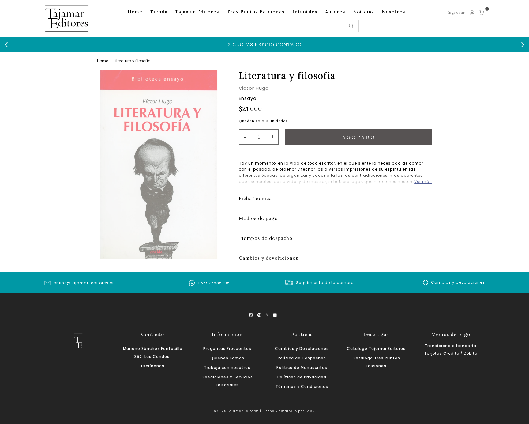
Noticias (363, 12)
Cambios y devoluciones (458, 282)
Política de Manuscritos (301, 367)
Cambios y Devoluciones (302, 348)
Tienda (158, 12)
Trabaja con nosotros (227, 367)
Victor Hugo (254, 88)
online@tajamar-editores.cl (84, 283)
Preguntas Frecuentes (227, 348)
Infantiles (304, 12)
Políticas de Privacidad (301, 377)
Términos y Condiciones (302, 386)
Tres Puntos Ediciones (256, 12)
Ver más (423, 181)
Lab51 (311, 411)
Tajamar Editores (197, 12)
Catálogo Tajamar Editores (376, 348)
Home (135, 12)
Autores (335, 12)
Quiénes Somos (227, 358)
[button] (6, 45)
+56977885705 (213, 283)
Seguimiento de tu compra (325, 282)
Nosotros (393, 12)
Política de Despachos (302, 358)
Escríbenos (152, 366)
